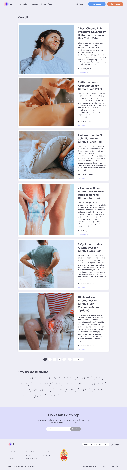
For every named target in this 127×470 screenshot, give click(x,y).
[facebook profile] (113, 444)
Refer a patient (96, 4)
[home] (8, 4)
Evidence (43, 4)
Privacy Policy (114, 466)
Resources (34, 4)
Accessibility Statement (89, 466)
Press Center (47, 455)
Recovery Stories (31, 458)
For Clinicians (12, 452)
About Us (46, 452)
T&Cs (103, 466)
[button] (23, 4)
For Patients (12, 455)
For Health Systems (32, 452)
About (50, 4)
